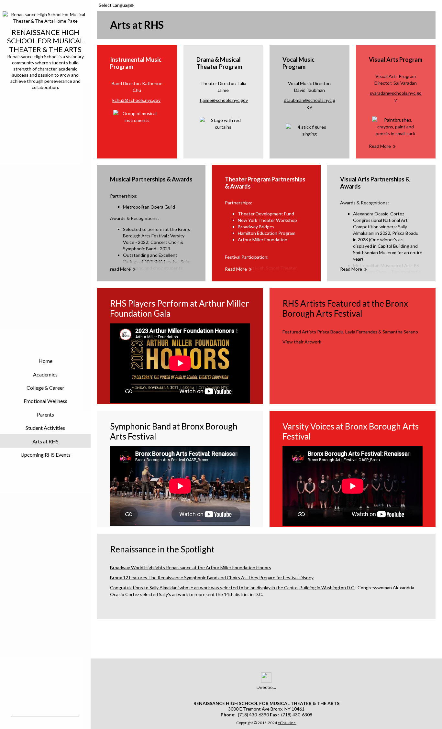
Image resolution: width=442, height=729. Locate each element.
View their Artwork (301, 341)
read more (380, 146)
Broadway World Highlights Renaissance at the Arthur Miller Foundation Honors (190, 567)
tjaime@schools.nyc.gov (224, 100)
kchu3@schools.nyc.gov (136, 100)
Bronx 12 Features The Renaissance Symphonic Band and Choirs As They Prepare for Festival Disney (212, 577)
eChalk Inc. (287, 722)
